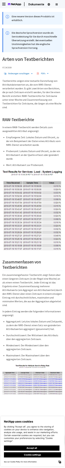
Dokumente (36, 4)
